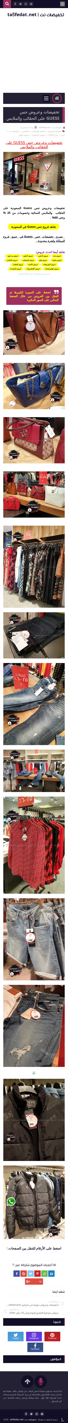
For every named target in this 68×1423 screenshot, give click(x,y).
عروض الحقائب (18, 264)
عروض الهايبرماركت (52, 269)
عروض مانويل (57, 260)
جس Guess (32, 236)
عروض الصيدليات (28, 260)
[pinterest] (42, 1414)
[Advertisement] (34, 55)
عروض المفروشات (49, 264)
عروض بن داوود (13, 256)
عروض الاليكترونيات (33, 269)
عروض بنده (57, 256)
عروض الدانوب (43, 256)
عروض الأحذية (33, 264)
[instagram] (36, 1414)
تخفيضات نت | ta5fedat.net (35, 14)
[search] (7, 4)
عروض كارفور (28, 256)
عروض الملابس (12, 260)
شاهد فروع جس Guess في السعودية (33, 227)
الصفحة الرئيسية (54, 131)
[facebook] (26, 1414)
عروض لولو (43, 260)
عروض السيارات (15, 269)
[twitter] (31, 1414)
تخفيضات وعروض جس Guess (44, 208)
